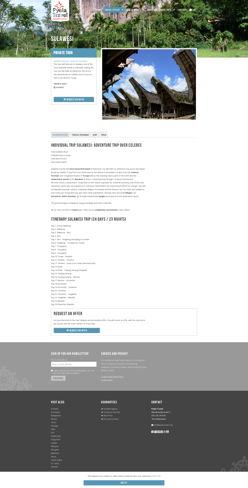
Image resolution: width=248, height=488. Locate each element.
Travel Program (80, 134)
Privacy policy (107, 380)
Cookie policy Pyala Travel (112, 376)
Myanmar (55, 453)
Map (95, 134)
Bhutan (54, 419)
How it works (133, 9)
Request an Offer (75, 99)
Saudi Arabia (56, 460)
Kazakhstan (56, 436)
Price (103, 134)
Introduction (60, 134)
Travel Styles (112, 9)
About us (152, 9)
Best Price (108, 415)
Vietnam (54, 466)
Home (99, 9)
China (53, 422)
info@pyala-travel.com (163, 425)
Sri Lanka (55, 463)
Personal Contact (110, 419)
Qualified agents (110, 408)
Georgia (54, 425)
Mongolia (55, 449)
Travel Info (165, 9)
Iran (52, 432)
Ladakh (54, 443)
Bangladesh (56, 415)
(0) (194, 9)
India (53, 429)
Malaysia (54, 446)
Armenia (54, 408)
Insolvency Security (111, 412)
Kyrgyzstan (55, 439)
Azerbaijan (55, 412)
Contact (182, 9)
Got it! (124, 482)
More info (156, 476)
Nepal (53, 456)
